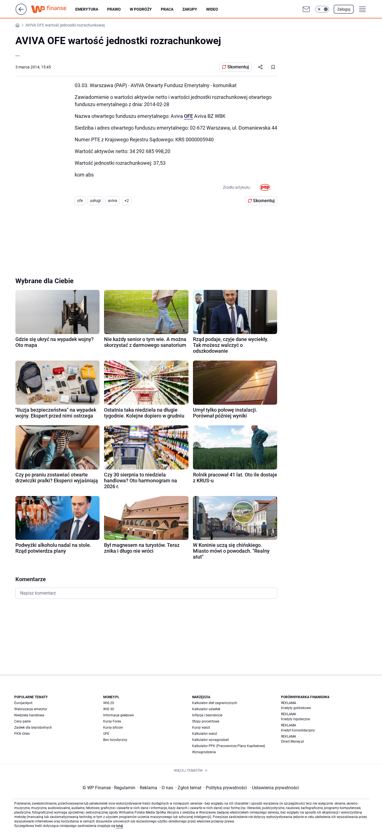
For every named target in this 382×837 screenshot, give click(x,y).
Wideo (212, 9)
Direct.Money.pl (292, 741)
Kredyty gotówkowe (296, 708)
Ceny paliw (22, 721)
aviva (112, 200)
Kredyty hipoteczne (295, 719)
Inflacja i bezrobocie (207, 715)
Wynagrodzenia (204, 752)
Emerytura (86, 9)
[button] (322, 9)
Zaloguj (343, 9)
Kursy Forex (112, 721)
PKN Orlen (22, 734)
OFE (188, 116)
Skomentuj (238, 67)
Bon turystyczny (115, 740)
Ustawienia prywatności (274, 787)
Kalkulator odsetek (206, 709)
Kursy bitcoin (113, 727)
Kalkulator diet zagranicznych (214, 703)
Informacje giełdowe (118, 715)
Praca (167, 9)
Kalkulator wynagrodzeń (210, 740)
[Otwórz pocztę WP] (306, 9)
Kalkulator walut (204, 734)
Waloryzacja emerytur (30, 709)
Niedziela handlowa (29, 715)
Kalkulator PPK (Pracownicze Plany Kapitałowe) (228, 746)
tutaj (119, 826)
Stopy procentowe (205, 721)
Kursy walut (201, 727)
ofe (80, 200)
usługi (95, 200)
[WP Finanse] (53, 9)
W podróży (141, 9)
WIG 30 (108, 709)
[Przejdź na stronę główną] (21, 13)
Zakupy (189, 9)
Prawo (114, 9)
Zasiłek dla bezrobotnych (33, 727)
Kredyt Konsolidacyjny (298, 730)
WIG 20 (108, 703)
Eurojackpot (23, 703)
